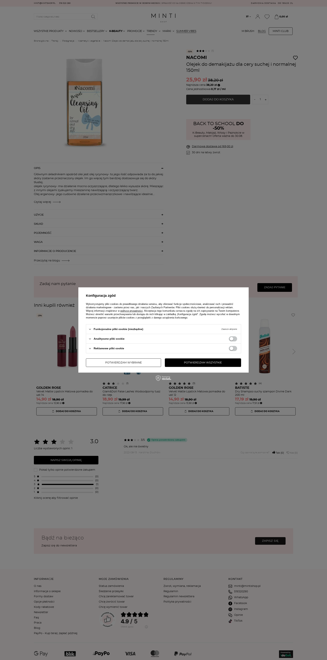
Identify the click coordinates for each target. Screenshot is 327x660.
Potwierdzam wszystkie (203, 362)
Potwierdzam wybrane (123, 362)
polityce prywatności (131, 310)
